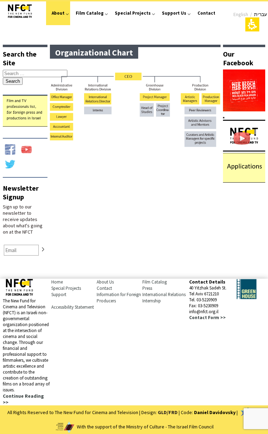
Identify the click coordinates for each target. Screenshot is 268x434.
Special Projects (133, 13)
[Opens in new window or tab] (244, 109)
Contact (206, 13)
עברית (260, 14)
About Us (105, 282)
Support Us (174, 13)
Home (57, 282)
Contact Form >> (207, 318)
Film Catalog (90, 13)
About (58, 13)
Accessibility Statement (72, 307)
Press (147, 288)
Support (58, 294)
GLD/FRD (168, 412)
